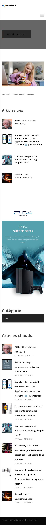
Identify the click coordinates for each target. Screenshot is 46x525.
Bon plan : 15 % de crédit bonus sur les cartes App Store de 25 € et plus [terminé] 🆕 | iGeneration (28, 140)
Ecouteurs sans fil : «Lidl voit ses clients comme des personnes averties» (29, 411)
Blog (6, 318)
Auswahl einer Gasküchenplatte (23, 176)
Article (20, 34)
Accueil (10, 34)
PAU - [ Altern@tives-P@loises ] (25, 122)
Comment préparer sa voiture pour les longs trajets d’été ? (26, 159)
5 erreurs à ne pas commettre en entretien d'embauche (27, 367)
